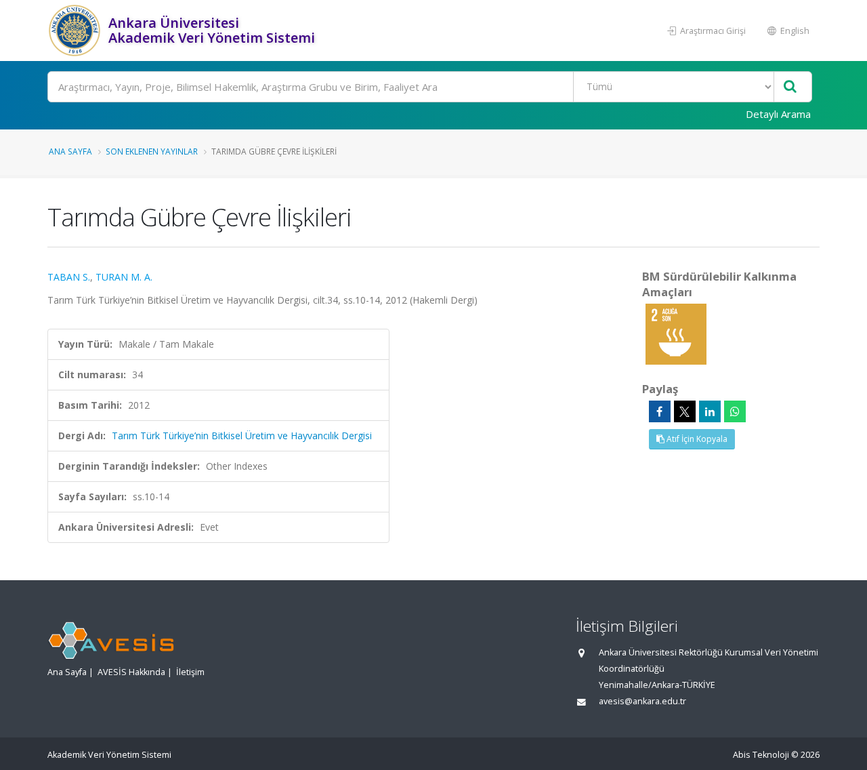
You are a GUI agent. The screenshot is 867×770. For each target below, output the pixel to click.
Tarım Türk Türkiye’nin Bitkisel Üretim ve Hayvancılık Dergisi (242, 435)
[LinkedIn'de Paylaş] (710, 411)
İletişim (190, 672)
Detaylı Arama (778, 114)
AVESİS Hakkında (131, 672)
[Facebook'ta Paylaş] (660, 411)
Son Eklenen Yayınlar (152, 151)
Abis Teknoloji (761, 755)
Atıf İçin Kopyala (695, 439)
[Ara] (790, 87)
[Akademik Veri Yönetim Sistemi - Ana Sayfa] (76, 30)
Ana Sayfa (70, 151)
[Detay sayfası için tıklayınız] (676, 333)
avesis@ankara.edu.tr (642, 701)
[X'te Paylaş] (685, 411)
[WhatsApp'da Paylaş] (735, 411)
